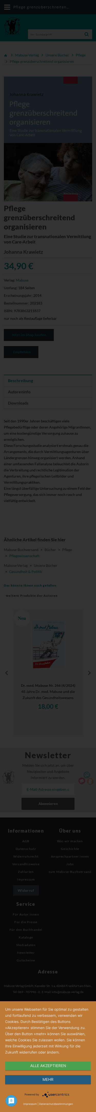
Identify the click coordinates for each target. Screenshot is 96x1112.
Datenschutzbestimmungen (56, 1103)
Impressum (30, 1103)
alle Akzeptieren (48, 1065)
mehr (48, 1079)
